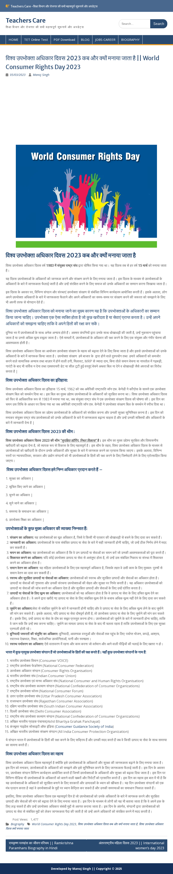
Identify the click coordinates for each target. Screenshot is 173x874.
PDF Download (64, 39)
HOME (13, 39)
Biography (17, 824)
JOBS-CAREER (105, 39)
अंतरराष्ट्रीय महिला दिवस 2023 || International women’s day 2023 (131, 845)
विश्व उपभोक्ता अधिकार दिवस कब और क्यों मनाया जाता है (107, 824)
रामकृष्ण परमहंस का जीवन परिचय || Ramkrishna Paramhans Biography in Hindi (41, 845)
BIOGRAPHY (130, 39)
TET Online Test (36, 39)
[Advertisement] (86, 113)
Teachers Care (26, 20)
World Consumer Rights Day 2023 (54, 824)
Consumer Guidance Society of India (84, 726)
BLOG (85, 39)
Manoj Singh (41, 75)
